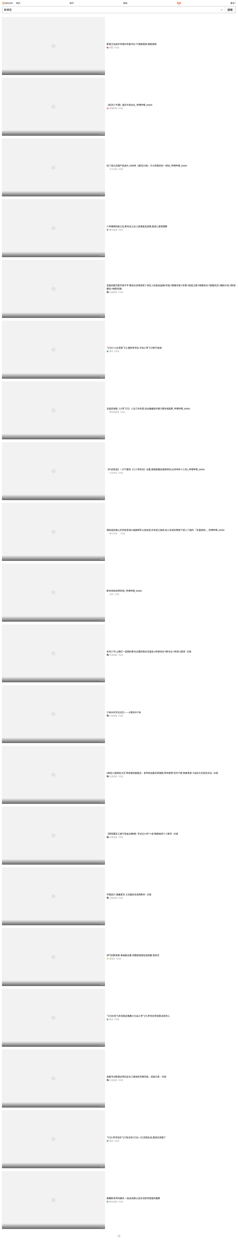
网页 (18, 3)
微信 (125, 3)
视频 (179, 3)
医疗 (72, 3)
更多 (232, 3)
